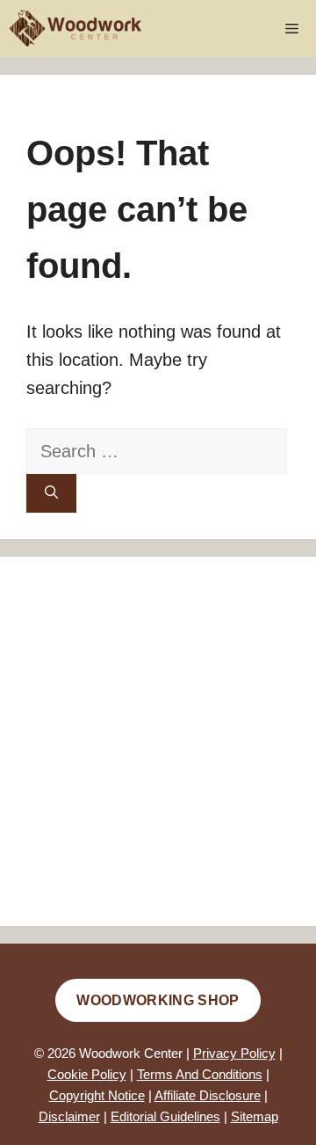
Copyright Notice (97, 1095)
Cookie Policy (86, 1074)
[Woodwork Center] (76, 28)
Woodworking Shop (157, 1000)
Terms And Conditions (199, 1074)
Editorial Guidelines (165, 1116)
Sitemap (254, 1116)
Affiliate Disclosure (207, 1095)
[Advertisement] (158, 741)
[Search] (51, 494)
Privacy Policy (234, 1053)
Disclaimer (69, 1116)
